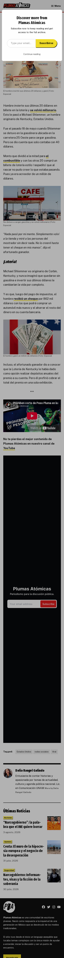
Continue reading (32, 54)
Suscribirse (46, 43)
